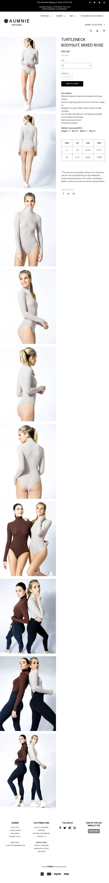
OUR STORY (15, 827)
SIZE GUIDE (64, 55)
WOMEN (59, 16)
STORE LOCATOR (15, 830)
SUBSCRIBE (94, 831)
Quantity (65, 73)
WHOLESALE (15, 833)
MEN (72, 16)
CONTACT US (41, 836)
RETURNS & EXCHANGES (41, 833)
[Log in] (97, 31)
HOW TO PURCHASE (41, 827)
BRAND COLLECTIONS (94, 25)
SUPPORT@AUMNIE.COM (16, 845)
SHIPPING (41, 830)
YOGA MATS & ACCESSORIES (92, 16)
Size (62, 60)
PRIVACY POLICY (15, 836)
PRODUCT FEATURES (41, 845)
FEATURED (45, 16)
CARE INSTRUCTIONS (41, 848)
